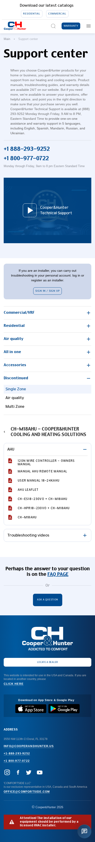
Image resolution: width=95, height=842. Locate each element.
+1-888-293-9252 (17, 753)
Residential (31, 13)
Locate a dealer (47, 662)
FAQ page (58, 574)
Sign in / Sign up (47, 291)
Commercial (57, 13)
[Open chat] (84, 831)
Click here (14, 683)
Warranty (71, 26)
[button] (47, 312)
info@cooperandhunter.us (29, 746)
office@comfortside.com (27, 791)
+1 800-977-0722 (26, 158)
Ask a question (47, 600)
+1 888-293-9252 (27, 149)
